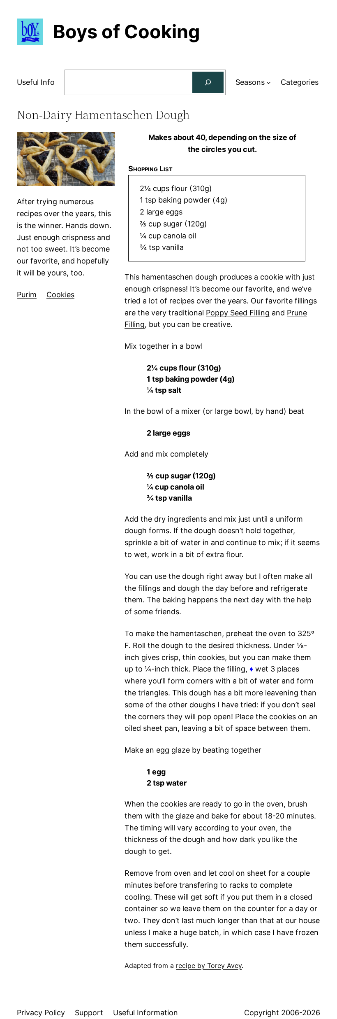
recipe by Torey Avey (209, 965)
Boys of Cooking (126, 31)
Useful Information (145, 1012)
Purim (27, 294)
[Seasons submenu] (268, 82)
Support (89, 1012)
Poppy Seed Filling (238, 312)
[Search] (208, 82)
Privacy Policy (41, 1012)
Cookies (60, 294)
